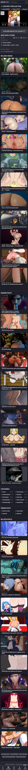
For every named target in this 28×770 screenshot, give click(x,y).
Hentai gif (22, 494)
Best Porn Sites (6, 511)
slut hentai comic (5, 754)
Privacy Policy (19, 764)
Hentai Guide (20, 511)
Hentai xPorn (22, 502)
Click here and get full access (13, 31)
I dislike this (24, 37)
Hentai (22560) (6, 9)
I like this (17, 37)
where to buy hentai (21, 756)
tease (17, 45)
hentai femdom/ (7, 42)
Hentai (5, 2)
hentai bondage (7, 502)
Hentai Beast (7, 497)
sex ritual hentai (14, 754)
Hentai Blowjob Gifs (7, 499)
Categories (8, 768)
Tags (14, 768)
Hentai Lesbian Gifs (22, 499)
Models (19, 768)
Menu (24, 765)
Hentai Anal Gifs (7, 494)
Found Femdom (6, 45)
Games (25, 768)
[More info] (26, 71)
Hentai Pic (19, 513)
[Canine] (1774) (16, 9)
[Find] (26, 2)
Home (3, 768)
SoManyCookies (9, 51)
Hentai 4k (4, 513)
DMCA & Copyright (10, 764)
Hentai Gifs (22, 497)
